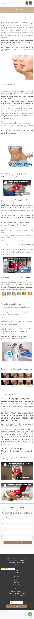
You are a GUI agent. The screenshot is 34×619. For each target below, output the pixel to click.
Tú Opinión (16, 580)
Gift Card (16, 572)
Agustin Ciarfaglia (11, 611)
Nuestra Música (16, 584)
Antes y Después (16, 588)
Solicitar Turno (18, 542)
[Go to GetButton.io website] (30, 617)
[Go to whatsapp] (30, 614)
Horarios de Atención (16, 591)
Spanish (5, 568)
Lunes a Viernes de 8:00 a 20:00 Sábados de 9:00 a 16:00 (16, 594)
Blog (16, 570)
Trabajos (16, 582)
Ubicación (16, 576)
